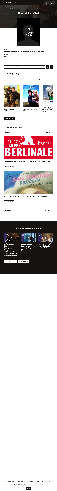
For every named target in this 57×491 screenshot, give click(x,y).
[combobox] (27, 79)
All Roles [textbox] (18, 79)
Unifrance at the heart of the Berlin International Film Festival (27, 162)
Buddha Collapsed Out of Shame (49, 109)
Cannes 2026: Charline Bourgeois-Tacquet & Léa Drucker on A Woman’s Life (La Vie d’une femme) (10, 249)
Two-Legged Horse (30, 109)
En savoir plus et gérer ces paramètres (14, 484)
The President (9, 109)
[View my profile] (52, 3)
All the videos (23, 262)
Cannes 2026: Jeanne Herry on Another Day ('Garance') (27, 247)
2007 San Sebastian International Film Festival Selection (25, 197)
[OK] (28, 488)
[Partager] (47, 67)
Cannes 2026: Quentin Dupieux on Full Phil (44, 246)
